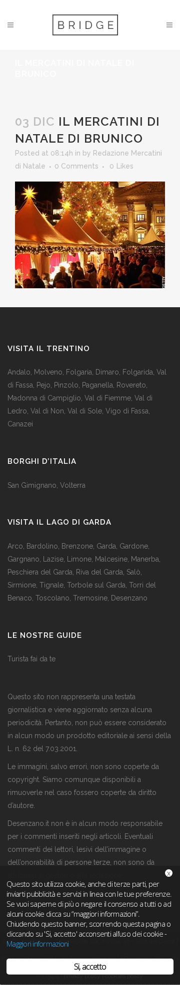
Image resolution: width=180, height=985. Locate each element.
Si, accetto (90, 966)
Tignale (52, 585)
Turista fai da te (32, 659)
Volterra (73, 485)
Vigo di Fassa (127, 411)
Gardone (134, 546)
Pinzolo (66, 385)
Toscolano (53, 598)
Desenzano (129, 598)
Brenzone (77, 546)
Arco (15, 546)
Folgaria (79, 372)
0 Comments (76, 166)
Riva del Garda (99, 572)
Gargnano (24, 559)
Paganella (97, 385)
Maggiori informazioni (37, 944)
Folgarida (137, 372)
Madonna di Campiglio (44, 398)
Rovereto (131, 385)
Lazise (53, 559)
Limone (79, 559)
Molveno (48, 372)
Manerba (145, 559)
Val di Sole (85, 411)
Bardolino (42, 546)
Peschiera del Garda (40, 572)
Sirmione (22, 585)
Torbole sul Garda (96, 585)
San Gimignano (32, 485)
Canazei (20, 424)
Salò (133, 572)
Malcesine (111, 559)
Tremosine (90, 598)
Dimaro (107, 372)
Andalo (19, 372)
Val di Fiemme (107, 398)
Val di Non (47, 411)
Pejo (43, 385)
